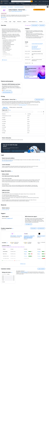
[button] (16, 99)
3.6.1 (32, 57)
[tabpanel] (23, 121)
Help (47, 4)
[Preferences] (43, 112)
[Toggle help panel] (47, 7)
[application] (30, 251)
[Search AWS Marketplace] (32, 1)
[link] (30, 6)
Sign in (40, 1)
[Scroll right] (44, 21)
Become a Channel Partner (26, 4)
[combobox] (21, 1)
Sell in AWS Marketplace (34, 4)
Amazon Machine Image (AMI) (36, 51)
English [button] (36, 1)
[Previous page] (37, 111)
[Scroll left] (1, 21)
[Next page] (41, 111)
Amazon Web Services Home (42, 4)
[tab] (5, 107)
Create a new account (45, 1)
